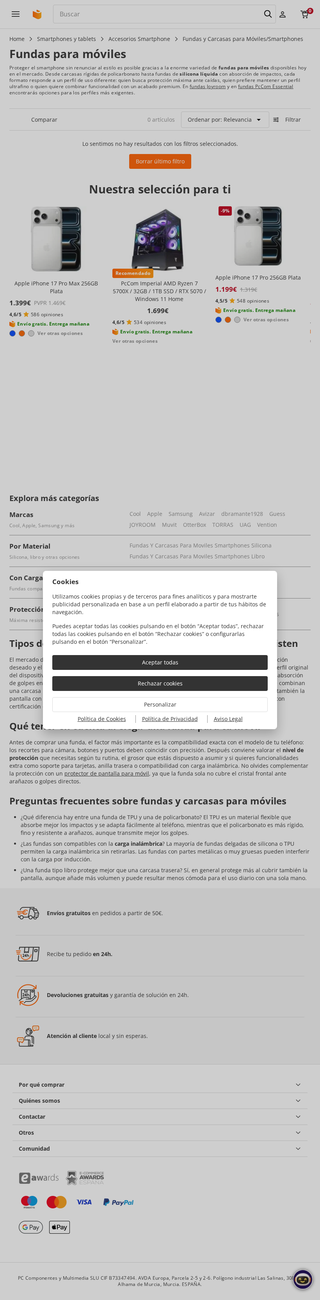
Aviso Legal (228, 719)
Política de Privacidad (170, 719)
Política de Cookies (102, 719)
